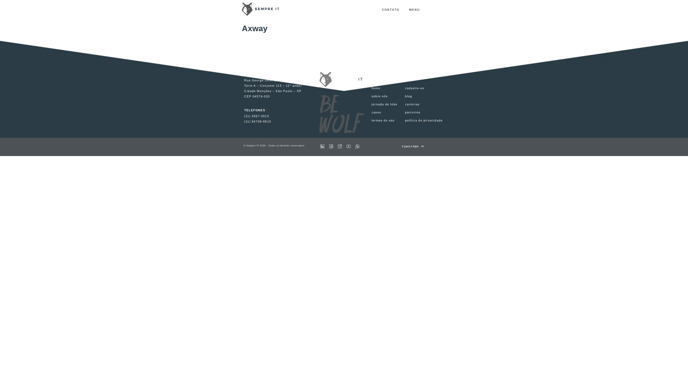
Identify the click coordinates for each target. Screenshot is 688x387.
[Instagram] (340, 146)
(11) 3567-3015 (256, 116)
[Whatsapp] (357, 146)
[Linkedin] (322, 146)
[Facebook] (331, 146)
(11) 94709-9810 (257, 121)
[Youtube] (349, 146)
